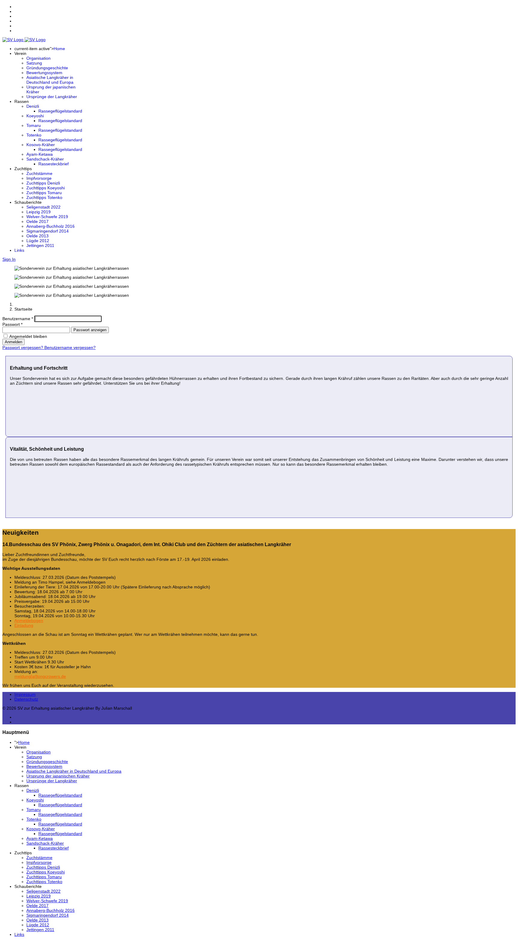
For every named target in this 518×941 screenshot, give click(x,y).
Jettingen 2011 (40, 245)
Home (59, 48)
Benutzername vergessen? (70, 347)
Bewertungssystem (44, 72)
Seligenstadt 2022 (43, 207)
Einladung (23, 625)
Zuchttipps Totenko (44, 197)
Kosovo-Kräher (40, 144)
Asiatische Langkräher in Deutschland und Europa (49, 80)
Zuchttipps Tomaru (44, 192)
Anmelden (13, 342)
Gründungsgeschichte (47, 67)
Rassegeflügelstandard (60, 111)
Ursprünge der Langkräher (51, 96)
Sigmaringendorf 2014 (47, 231)
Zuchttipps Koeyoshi (45, 187)
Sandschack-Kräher (45, 159)
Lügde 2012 (37, 240)
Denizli (32, 106)
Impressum (25, 694)
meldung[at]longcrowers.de (40, 676)
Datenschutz (26, 699)
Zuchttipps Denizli (43, 183)
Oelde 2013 (37, 235)
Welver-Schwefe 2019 (47, 216)
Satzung (34, 63)
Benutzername (17, 318)
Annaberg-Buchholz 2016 (50, 226)
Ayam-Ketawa (39, 154)
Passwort (12, 324)
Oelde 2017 (37, 221)
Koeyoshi (35, 115)
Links (19, 250)
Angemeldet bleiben (28, 336)
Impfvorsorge (39, 178)
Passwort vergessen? (23, 347)
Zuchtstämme (39, 173)
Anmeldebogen (28, 620)
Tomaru (33, 125)
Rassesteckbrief (53, 163)
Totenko (33, 135)
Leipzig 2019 (38, 211)
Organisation (38, 58)
